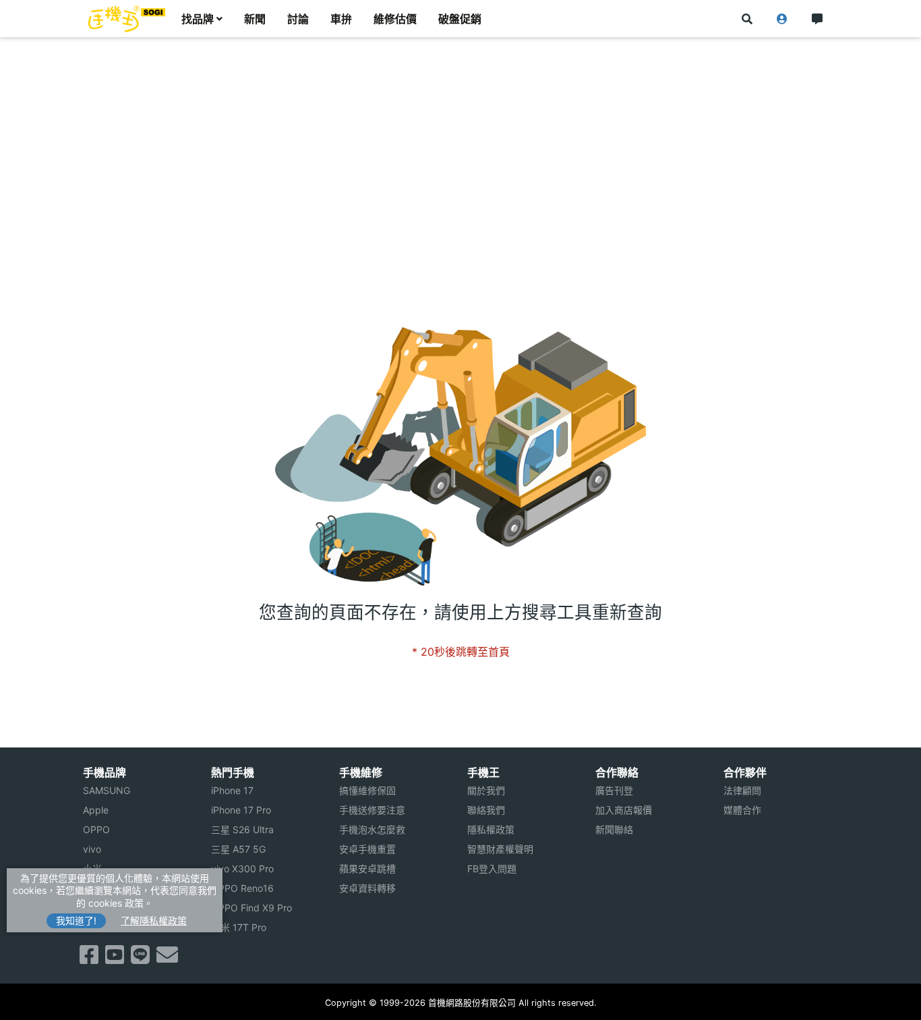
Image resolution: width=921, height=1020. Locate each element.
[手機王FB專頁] (89, 958)
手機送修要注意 (372, 810)
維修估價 (395, 19)
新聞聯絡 (614, 829)
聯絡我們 (486, 810)
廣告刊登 (614, 790)
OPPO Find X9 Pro (251, 907)
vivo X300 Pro (242, 868)
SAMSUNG (106, 790)
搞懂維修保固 (367, 790)
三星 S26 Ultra (242, 829)
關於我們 (486, 790)
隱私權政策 (490, 829)
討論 (298, 19)
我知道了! (76, 920)
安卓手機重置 (367, 849)
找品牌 (197, 19)
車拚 (341, 19)
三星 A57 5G (238, 849)
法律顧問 (742, 790)
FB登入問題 (491, 868)
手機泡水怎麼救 (372, 829)
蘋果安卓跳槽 (367, 868)
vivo (92, 849)
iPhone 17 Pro (241, 810)
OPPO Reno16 (242, 888)
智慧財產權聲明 (500, 849)
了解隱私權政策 (154, 920)
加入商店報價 (623, 810)
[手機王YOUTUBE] (114, 958)
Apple (96, 810)
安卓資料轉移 (367, 888)
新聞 (255, 19)
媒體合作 (742, 810)
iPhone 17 (232, 790)
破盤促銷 (459, 19)
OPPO (96, 829)
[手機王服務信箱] (167, 958)
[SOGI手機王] (126, 19)
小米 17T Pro (238, 927)
